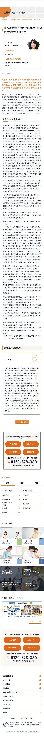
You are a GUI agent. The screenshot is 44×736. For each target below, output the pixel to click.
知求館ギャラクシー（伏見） (8, 504)
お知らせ (6, 712)
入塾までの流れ (8, 696)
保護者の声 (6, 708)
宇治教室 (4, 508)
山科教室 (26, 495)
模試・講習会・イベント (11, 692)
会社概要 (12, 718)
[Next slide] (41, 609)
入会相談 (13, 444)
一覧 (31, 621)
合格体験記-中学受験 (27, 19)
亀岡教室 (4, 512)
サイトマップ (7, 704)
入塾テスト (30, 444)
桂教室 (25, 499)
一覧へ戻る (24, 422)
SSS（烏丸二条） (7, 491)
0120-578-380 (24, 461)
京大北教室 (5, 495)
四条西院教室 (6, 499)
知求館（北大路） (28, 491)
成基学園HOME (5, 19)
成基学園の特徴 (8, 676)
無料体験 (13, 451)
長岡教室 (26, 504)
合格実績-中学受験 (15, 19)
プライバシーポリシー (27, 718)
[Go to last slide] (3, 609)
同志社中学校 (37, 19)
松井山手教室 (27, 508)
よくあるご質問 (8, 700)
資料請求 (30, 451)
